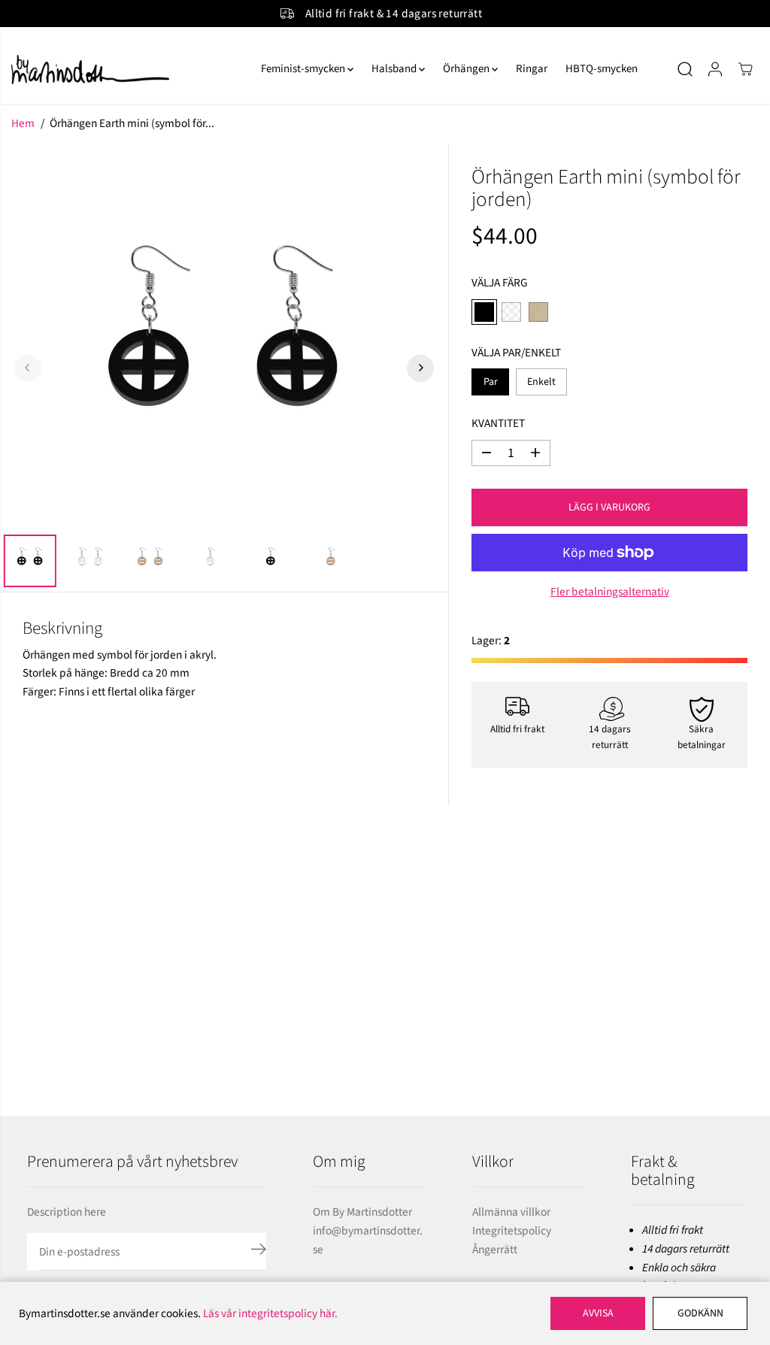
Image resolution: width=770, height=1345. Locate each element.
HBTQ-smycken (601, 69)
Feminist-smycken (304, 69)
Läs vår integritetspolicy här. (270, 1313)
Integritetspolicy (511, 1230)
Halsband (395, 69)
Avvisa (598, 1313)
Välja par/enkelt (516, 352)
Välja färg (499, 282)
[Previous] (28, 367)
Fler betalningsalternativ (609, 591)
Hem (23, 123)
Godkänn (700, 1313)
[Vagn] (745, 69)
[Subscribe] (258, 1252)
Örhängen (467, 69)
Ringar (531, 69)
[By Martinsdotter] (124, 69)
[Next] (420, 367)
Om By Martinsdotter (362, 1212)
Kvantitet (498, 423)
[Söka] (685, 69)
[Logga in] (715, 69)
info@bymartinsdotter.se (368, 1240)
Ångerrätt (494, 1249)
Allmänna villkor (511, 1212)
